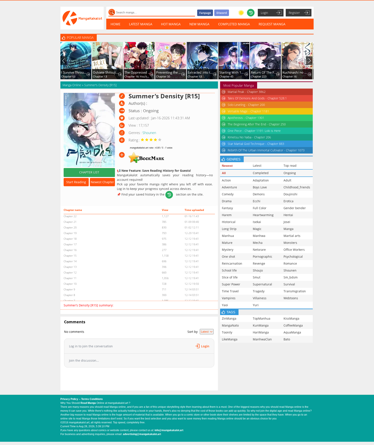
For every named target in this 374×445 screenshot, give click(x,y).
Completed (261, 173)
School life (229, 270)
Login (264, 13)
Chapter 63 (68, 76)
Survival (289, 284)
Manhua (228, 236)
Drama (227, 201)
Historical (228, 222)
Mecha (258, 243)
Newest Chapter (102, 182)
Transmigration (295, 291)
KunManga (261, 325)
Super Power (231, 284)
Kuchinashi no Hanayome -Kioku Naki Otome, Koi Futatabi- (295, 72)
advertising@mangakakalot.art (142, 434)
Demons (259, 194)
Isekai (257, 222)
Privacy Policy (69, 399)
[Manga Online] (82, 18)
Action (226, 180)
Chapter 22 (70, 216)
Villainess (259, 298)
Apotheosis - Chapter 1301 (246, 118)
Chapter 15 (70, 255)
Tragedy (258, 291)
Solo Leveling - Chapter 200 (246, 105)
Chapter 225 (258, 76)
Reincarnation (232, 263)
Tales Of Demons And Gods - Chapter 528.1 (257, 98)
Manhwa (259, 236)
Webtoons (291, 298)
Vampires (228, 298)
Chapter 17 (70, 244)
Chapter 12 (70, 272)
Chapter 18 (70, 239)
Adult (287, 180)
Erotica (288, 201)
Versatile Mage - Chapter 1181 (248, 111)
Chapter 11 (70, 278)
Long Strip (229, 229)
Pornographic (262, 256)
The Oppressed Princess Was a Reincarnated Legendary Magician (137, 72)
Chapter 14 (70, 261)
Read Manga (88, 403)
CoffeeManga (293, 325)
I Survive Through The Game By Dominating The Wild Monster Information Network (74, 72)
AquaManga (292, 332)
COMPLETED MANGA (234, 24)
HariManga (261, 332)
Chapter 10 (70, 284)
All (224, 173)
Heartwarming (263, 215)
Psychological (293, 256)
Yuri (256, 305)
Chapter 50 (163, 76)
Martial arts (292, 236)
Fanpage (205, 13)
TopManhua (261, 318)
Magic (257, 229)
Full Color (259, 208)
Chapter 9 (69, 289)
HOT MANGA (171, 24)
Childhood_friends (297, 187)
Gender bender (295, 208)
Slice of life (230, 277)
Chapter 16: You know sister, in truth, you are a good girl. (137, 76)
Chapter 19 (70, 233)
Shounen (149, 132)
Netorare (259, 250)
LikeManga (229, 339)
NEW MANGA (199, 24)
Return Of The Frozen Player (264, 72)
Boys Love (260, 187)
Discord (221, 13)
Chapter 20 (70, 227)
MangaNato (230, 325)
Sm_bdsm (291, 277)
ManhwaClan (262, 339)
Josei (287, 222)
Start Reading (76, 182)
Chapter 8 (69, 295)
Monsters (290, 243)
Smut (256, 277)
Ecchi (256, 201)
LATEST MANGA (140, 24)
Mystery (227, 250)
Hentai (288, 215)
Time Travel (230, 291)
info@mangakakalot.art (169, 430)
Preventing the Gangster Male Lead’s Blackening (169, 72)
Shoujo (258, 270)
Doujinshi (290, 194)
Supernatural (262, 284)
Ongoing (290, 173)
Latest (257, 165)
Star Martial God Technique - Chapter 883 (256, 144)
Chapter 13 (100, 76)
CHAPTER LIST (89, 172)
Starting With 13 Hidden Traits (232, 72)
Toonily (227, 332)
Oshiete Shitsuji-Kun (106, 72)
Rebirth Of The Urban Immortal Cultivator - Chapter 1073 (266, 150)
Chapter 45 (226, 76)
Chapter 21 (70, 222)
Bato (287, 339)
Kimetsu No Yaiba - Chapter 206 (249, 137)
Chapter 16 (289, 76)
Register (294, 13)
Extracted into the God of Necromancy (201, 72)
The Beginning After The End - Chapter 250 (257, 124)
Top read (290, 165)
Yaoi (225, 305)
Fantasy (227, 208)
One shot (228, 256)
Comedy (228, 194)
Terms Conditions (92, 399)
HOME (115, 24)
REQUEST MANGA (272, 24)
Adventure (229, 187)
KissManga (291, 318)
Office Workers (294, 250)
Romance (290, 263)
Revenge (259, 263)
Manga (288, 229)
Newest (227, 165)
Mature (227, 243)
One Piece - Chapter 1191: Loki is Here (254, 131)
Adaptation (261, 180)
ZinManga (229, 318)
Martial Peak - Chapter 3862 (247, 92)
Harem (227, 215)
